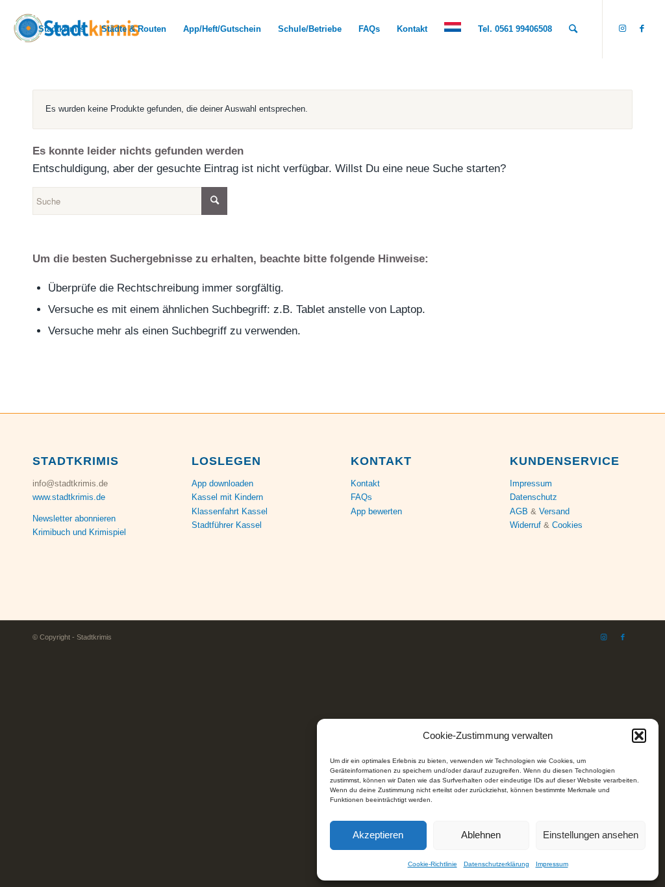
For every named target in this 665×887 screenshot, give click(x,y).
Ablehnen (481, 834)
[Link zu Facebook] (642, 28)
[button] (639, 735)
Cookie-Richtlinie (432, 864)
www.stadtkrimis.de (68, 497)
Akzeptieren (378, 834)
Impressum (552, 864)
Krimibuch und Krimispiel (79, 532)
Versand (554, 511)
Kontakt (365, 483)
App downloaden (222, 483)
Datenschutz (533, 497)
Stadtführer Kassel (227, 525)
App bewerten (376, 511)
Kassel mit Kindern (227, 497)
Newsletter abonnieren (74, 518)
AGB (519, 511)
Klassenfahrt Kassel (230, 511)
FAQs (361, 497)
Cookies (567, 525)
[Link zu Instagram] (623, 28)
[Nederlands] (453, 29)
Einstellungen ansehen (590, 834)
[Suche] (573, 29)
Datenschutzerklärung (496, 864)
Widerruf (525, 525)
